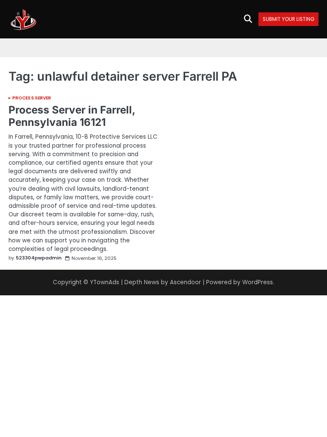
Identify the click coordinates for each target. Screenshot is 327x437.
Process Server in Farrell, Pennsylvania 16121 (72, 115)
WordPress (257, 282)
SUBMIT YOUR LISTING (288, 19)
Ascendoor (185, 282)
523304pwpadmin (39, 258)
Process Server (31, 98)
